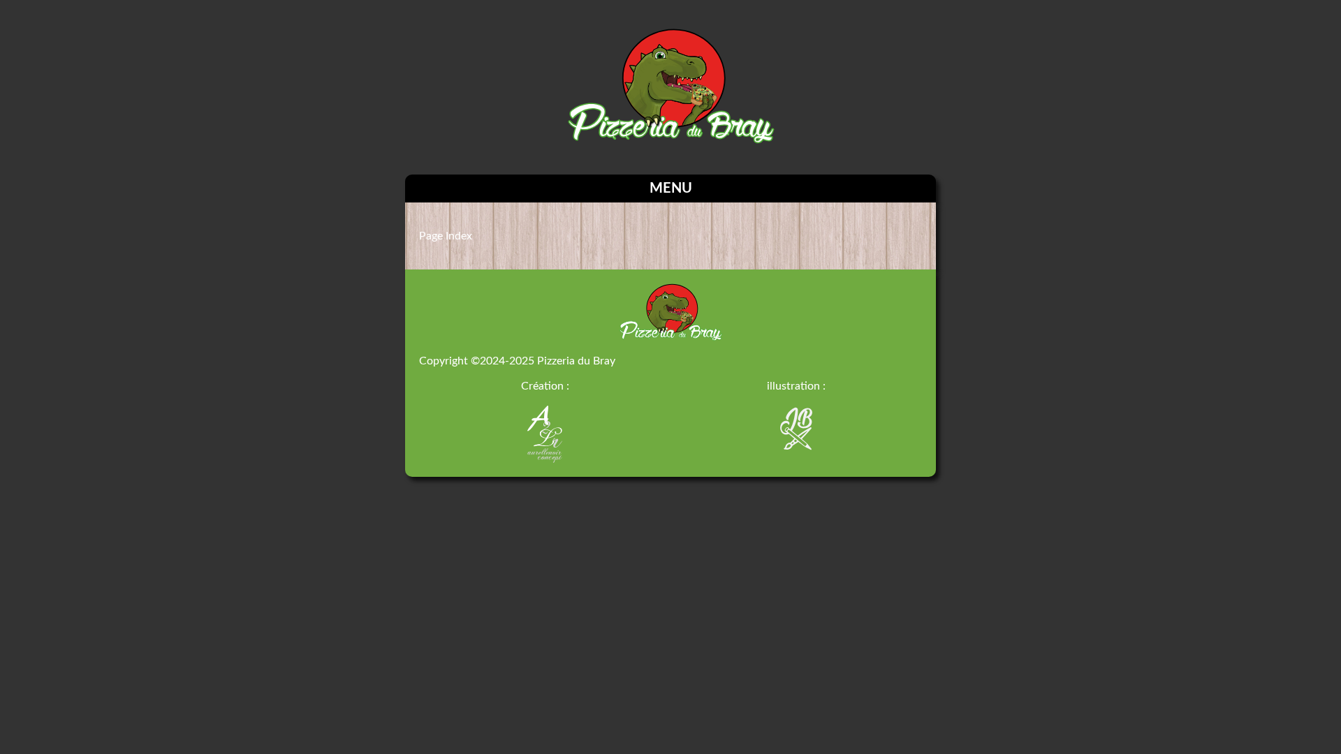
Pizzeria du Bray (576, 361)
